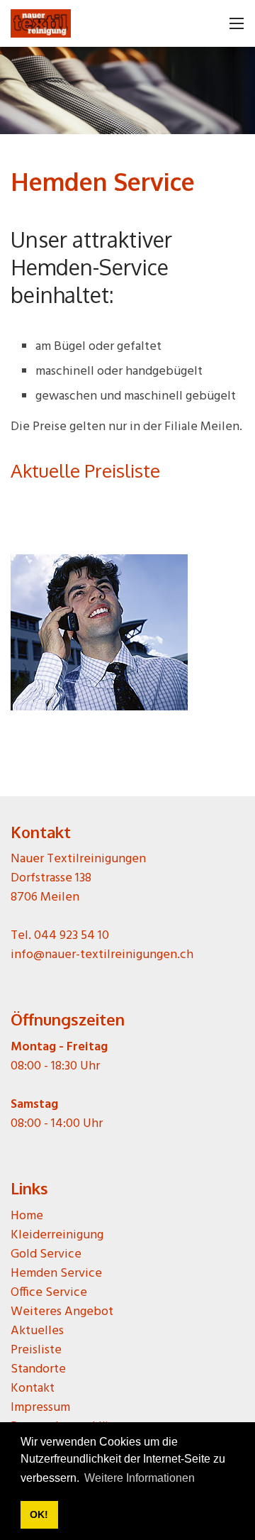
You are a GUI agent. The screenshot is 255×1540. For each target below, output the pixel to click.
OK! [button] (39, 1514)
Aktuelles (37, 1331)
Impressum (40, 1407)
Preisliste (36, 1350)
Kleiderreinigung (57, 1235)
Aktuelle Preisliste (85, 470)
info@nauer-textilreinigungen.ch (102, 955)
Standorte (38, 1369)
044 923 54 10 (71, 935)
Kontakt (33, 1388)
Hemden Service (56, 1273)
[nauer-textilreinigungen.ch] (41, 28)
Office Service (49, 1292)
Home (27, 1216)
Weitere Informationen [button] (139, 1478)
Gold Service (46, 1254)
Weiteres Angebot (62, 1312)
